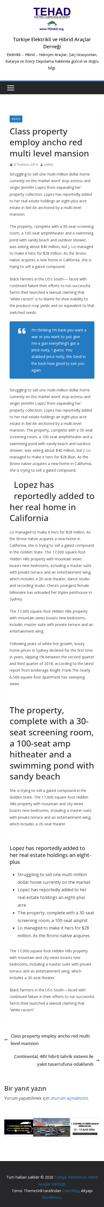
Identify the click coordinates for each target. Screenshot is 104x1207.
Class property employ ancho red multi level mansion (50, 1040)
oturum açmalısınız (69, 1098)
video (16, 119)
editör (49, 164)
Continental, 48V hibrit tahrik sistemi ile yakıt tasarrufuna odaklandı (53, 1060)
